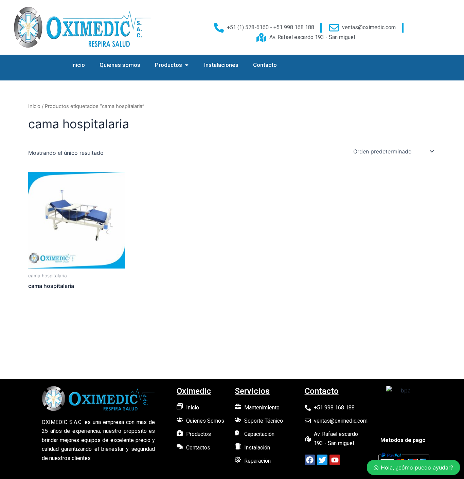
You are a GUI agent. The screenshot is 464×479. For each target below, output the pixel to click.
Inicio (34, 106)
